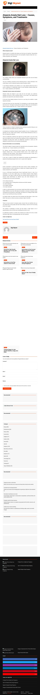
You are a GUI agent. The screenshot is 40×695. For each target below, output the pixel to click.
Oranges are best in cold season (10, 482)
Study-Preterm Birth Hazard (23, 652)
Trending (5, 463)
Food (5, 434)
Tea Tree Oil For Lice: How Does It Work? (11, 219)
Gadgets (5, 436)
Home (5, 441)
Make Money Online (7, 448)
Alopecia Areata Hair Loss (8, 48)
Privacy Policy (30, 693)
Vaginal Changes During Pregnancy (24, 569)
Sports (5, 456)
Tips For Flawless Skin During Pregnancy (25, 565)
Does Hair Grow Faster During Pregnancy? (27, 263)
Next (34, 237)
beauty (5, 222)
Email (4, 376)
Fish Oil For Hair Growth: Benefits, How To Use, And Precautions (10, 251)
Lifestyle (5, 446)
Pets (4, 451)
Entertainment (6, 429)
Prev (6, 237)
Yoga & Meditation (7, 465)
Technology (6, 458)
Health (5, 439)
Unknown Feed (10, 405)
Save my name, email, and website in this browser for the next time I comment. (17, 385)
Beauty (5, 247)
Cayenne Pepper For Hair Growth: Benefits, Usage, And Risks (11, 351)
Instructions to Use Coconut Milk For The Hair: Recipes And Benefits (28, 251)
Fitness (5, 431)
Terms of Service (24, 693)
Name (4, 371)
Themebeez (9, 693)
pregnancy (6, 453)
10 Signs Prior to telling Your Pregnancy (25, 561)
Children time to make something (10, 506)
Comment (5, 361)
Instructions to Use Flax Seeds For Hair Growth (9, 263)
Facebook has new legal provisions (10, 487)
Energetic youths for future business (10, 500)
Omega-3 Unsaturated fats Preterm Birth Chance (27, 648)
